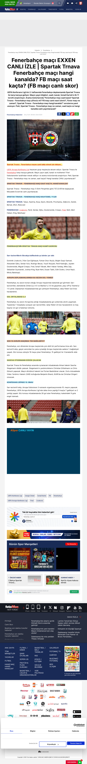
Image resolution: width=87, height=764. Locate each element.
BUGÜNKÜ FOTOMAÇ (54, 660)
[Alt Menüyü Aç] (17, 9)
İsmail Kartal (41, 496)
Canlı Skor (9, 624)
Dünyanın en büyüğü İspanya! (69, 629)
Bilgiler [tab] (33, 731)
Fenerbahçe (46, 50)
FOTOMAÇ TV (55, 651)
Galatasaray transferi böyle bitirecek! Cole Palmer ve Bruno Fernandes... (69, 634)
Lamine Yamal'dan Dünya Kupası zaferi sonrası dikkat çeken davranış (69, 623)
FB (50, 496)
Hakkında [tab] (75, 731)
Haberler (37, 50)
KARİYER (53, 655)
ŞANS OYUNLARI (24, 654)
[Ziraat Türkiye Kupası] (80, 3)
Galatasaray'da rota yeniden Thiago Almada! (42, 638)
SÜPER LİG (24, 659)
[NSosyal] (68, 114)
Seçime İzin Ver (33, 743)
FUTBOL (8, 661)
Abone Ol (74, 591)
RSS (36, 656)
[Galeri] (72, 3)
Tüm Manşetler (71, 544)
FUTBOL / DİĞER (23, 649)
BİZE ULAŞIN (53, 665)
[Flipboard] (72, 114)
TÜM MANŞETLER (10, 652)
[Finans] (43, 534)
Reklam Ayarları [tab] (54, 731)
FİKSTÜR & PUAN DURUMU (24, 665)
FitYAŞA (8, 621)
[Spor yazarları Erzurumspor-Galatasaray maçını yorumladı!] (19, 558)
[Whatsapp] (77, 114)
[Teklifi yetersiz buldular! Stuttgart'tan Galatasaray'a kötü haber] (67, 558)
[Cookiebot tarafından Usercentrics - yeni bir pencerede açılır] (75, 725)
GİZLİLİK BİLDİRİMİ (38, 666)
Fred (64, 210)
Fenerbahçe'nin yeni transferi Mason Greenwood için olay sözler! (42, 631)
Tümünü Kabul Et (76, 743)
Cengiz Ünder (29, 496)
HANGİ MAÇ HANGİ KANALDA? (10, 666)
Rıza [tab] (11, 731)
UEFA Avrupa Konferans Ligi (18, 170)
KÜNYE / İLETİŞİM (38, 660)
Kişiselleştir (51, 744)
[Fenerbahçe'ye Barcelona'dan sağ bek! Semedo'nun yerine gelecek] (43, 558)
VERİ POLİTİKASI (39, 672)
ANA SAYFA (9, 648)
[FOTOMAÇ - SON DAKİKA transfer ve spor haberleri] (10, 9)
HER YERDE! (12, 610)
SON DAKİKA (71, 762)
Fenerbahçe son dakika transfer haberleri (14, 635)
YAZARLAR (9, 657)
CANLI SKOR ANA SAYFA (10, 3)
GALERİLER (54, 648)
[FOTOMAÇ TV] (67, 3)
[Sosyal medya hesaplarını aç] (76, 3)
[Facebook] (59, 114)
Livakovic (23, 210)
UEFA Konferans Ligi (15, 496)
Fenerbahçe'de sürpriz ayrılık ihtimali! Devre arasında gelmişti (42, 623)
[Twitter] (64, 114)
